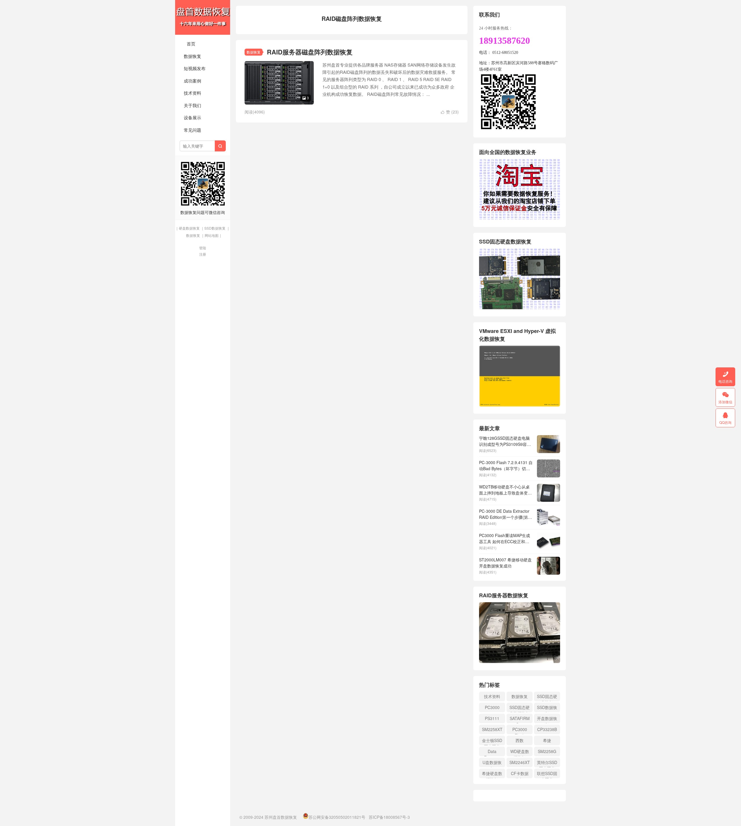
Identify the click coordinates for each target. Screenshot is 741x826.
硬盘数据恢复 (189, 228)
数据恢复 (192, 56)
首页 (191, 44)
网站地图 (212, 235)
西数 (520, 740)
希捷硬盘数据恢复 (492, 774)
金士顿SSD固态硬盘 (492, 741)
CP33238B (547, 729)
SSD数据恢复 (214, 228)
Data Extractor (492, 752)
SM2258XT (492, 729)
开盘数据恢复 (547, 719)
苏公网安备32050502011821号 (337, 817)
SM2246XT (519, 762)
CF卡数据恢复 (520, 774)
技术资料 (192, 93)
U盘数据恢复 (492, 763)
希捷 (547, 740)
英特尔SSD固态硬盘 (547, 763)
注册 (202, 254)
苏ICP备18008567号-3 (389, 817)
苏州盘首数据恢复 (202, 17)
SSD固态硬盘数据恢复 (519, 708)
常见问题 (192, 130)
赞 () (450, 112)
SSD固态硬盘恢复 (547, 697)
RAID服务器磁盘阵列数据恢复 (310, 51)
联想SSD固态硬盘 (547, 774)
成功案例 (192, 81)
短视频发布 (195, 68)
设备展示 (192, 117)
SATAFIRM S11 (520, 719)
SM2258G (547, 751)
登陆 (202, 247)
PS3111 (492, 718)
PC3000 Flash (519, 730)
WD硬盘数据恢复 (519, 752)
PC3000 (492, 707)
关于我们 (192, 105)
